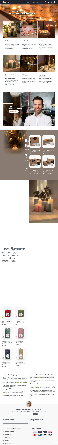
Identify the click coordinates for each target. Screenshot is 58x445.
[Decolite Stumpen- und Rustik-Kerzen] (11, 63)
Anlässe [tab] (33, 2)
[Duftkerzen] (29, 29)
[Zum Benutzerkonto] (54, 2)
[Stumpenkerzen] (11, 29)
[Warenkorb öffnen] (48, 2)
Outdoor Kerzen (12, 379)
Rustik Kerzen (22, 382)
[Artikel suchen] (45, 2)
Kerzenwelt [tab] (23, 2)
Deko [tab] (28, 2)
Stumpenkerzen (9, 40)
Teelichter (41, 40)
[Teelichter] (46, 29)
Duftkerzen (25, 40)
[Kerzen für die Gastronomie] (29, 63)
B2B (38, 2)
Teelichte (17, 382)
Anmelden (35, 414)
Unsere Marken (7, 437)
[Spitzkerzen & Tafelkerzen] (46, 63)
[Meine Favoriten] (51, 2)
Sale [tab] (41, 2)
